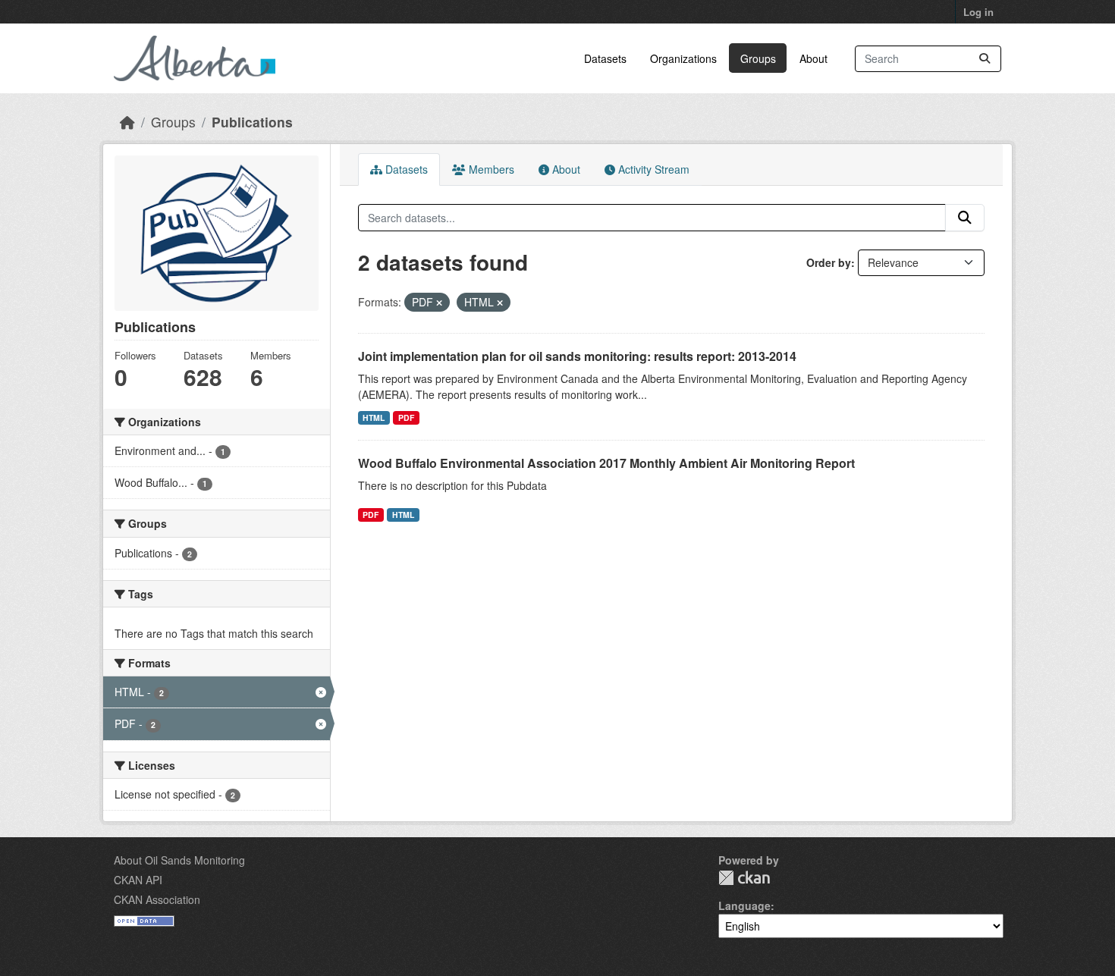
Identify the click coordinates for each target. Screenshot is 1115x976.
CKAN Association (157, 899)
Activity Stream (652, 169)
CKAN (744, 878)
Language (744, 905)
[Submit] (984, 59)
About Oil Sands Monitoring (179, 860)
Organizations (683, 58)
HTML (374, 417)
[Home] (127, 121)
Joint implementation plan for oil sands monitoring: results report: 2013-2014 (577, 356)
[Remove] (439, 303)
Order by (828, 262)
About (813, 58)
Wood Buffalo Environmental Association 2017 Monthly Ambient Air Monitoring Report (606, 463)
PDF (406, 417)
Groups (758, 58)
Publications (252, 121)
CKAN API (138, 879)
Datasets (605, 58)
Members (490, 169)
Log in (978, 12)
